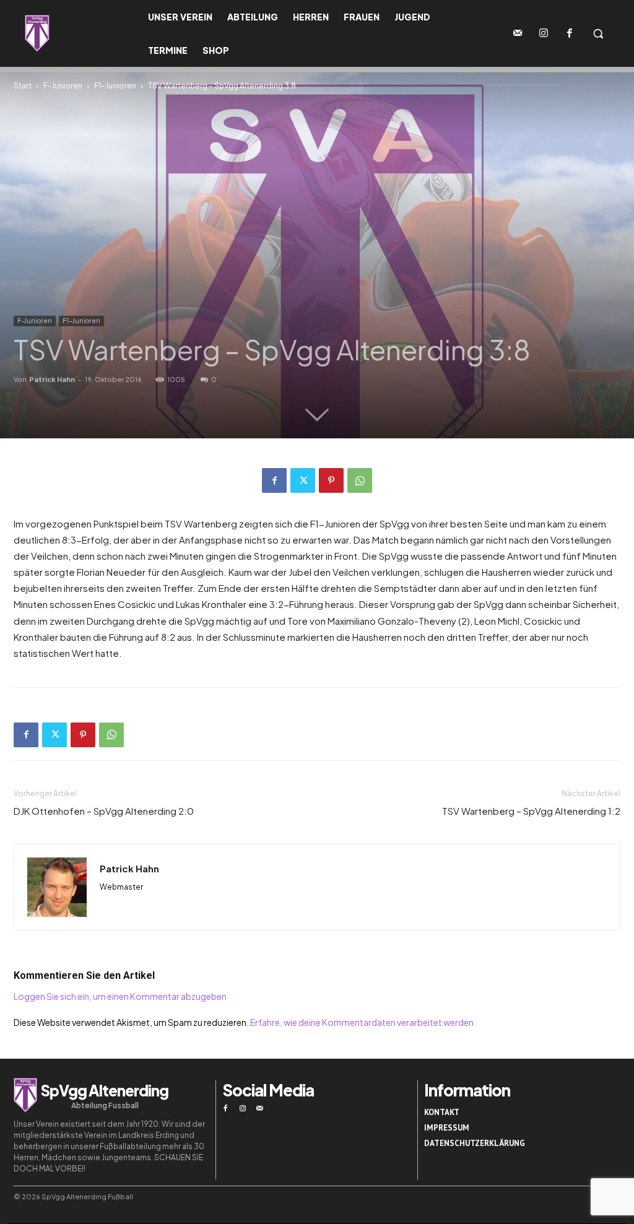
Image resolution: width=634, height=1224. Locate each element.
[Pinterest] (331, 480)
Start (23, 85)
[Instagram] (544, 33)
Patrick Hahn (52, 379)
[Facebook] (570, 33)
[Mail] (260, 1108)
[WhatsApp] (359, 480)
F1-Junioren (115, 85)
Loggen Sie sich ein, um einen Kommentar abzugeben (120, 996)
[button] (598, 33)
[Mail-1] (518, 33)
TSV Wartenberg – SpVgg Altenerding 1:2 (531, 811)
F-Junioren (62, 85)
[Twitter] (302, 480)
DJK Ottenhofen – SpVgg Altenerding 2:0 (104, 811)
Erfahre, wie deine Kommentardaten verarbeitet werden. (363, 1022)
